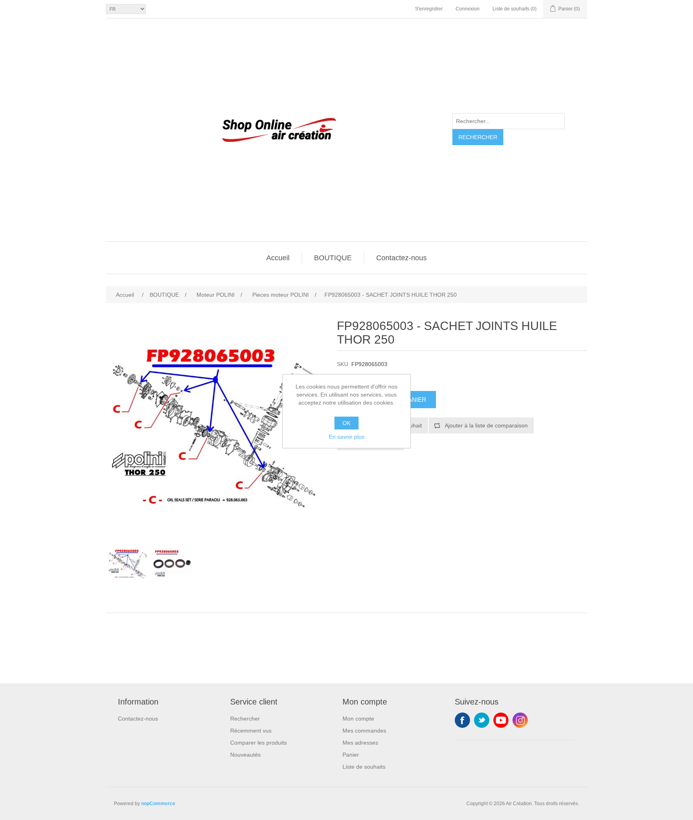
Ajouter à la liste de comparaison (486, 425)
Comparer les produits (258, 742)
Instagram (520, 720)
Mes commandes (364, 730)
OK (346, 423)
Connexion (468, 9)
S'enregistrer (429, 9)
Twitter (481, 720)
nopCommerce (158, 803)
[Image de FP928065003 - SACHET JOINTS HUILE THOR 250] (128, 565)
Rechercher (477, 137)
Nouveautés (245, 754)
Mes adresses (360, 742)
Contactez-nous (401, 258)
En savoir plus (347, 436)
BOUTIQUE (333, 258)
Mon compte (358, 718)
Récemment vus (251, 730)
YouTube (501, 720)
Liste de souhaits (363, 766)
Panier (350, 754)
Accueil (278, 258)
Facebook (462, 720)
